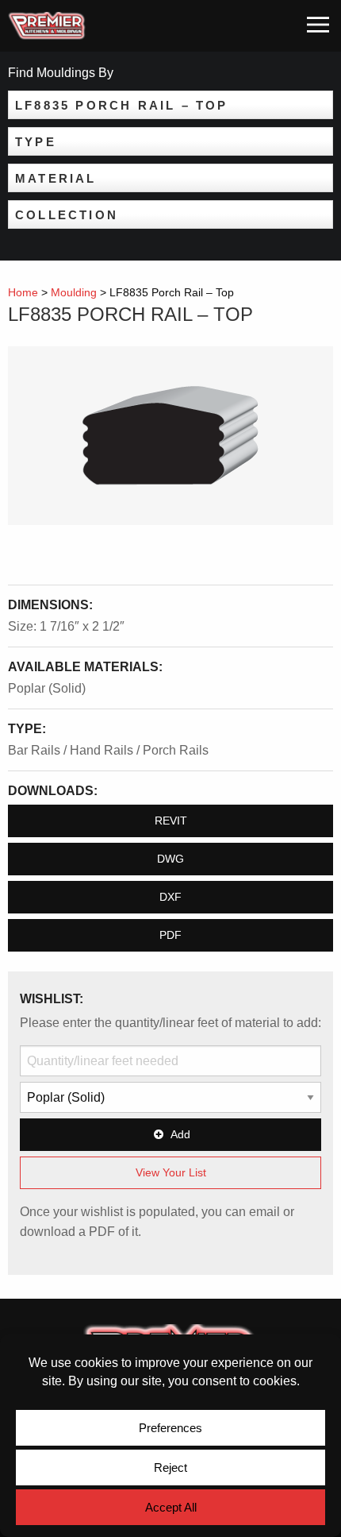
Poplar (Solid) (47, 688)
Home (23, 292)
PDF (170, 935)
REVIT (171, 820)
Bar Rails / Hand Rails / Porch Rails (108, 750)
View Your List (171, 1172)
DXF (170, 896)
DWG (170, 858)
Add (180, 1134)
